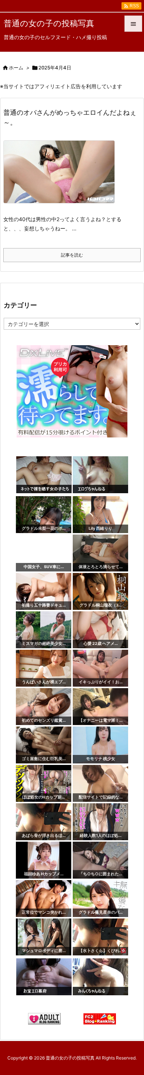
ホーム (16, 68)
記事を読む (72, 255)
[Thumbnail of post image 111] (61, 177)
